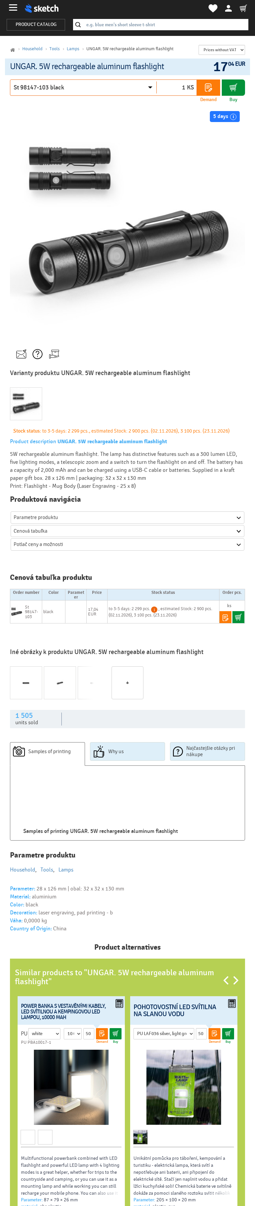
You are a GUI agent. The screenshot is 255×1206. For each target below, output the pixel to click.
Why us (116, 751)
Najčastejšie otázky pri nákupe (210, 751)
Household (32, 49)
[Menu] (13, 7)
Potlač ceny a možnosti (38, 544)
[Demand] (208, 87)
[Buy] (233, 87)
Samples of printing (49, 751)
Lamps (73, 49)
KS (190, 87)
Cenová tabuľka (30, 531)
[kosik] (243, 8)
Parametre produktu (36, 517)
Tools (54, 49)
